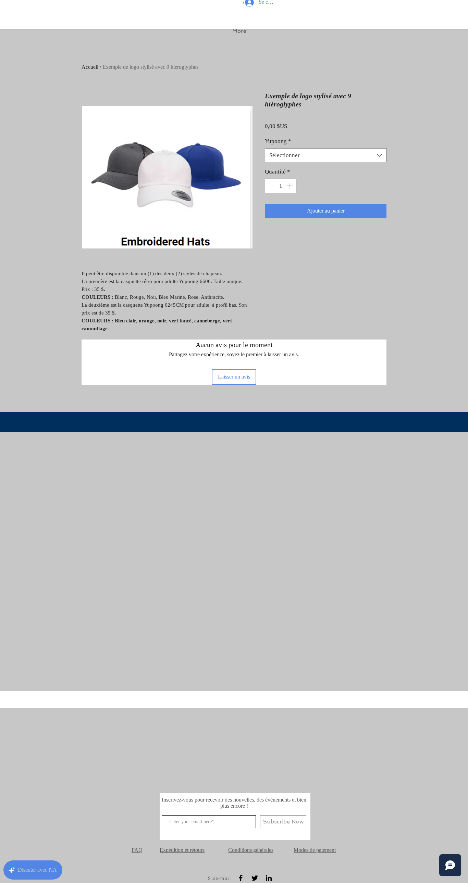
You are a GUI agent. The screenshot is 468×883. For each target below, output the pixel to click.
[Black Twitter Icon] (254, 878)
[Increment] (290, 186)
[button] (243, 2)
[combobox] (325, 155)
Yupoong (278, 141)
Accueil (90, 67)
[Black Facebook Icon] (240, 878)
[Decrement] (271, 186)
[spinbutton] (280, 186)
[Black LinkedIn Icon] (268, 878)
